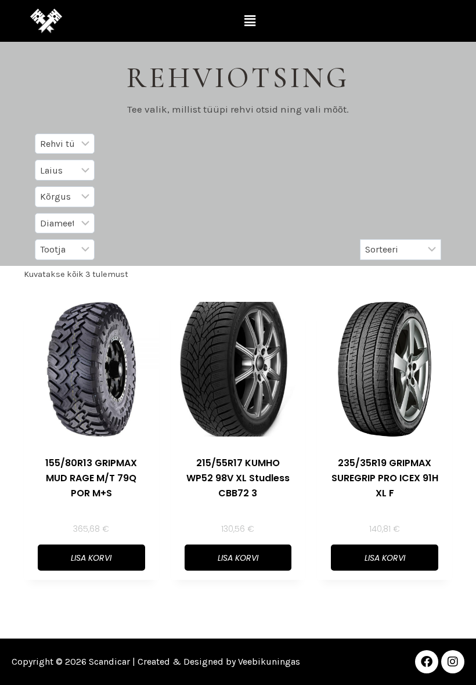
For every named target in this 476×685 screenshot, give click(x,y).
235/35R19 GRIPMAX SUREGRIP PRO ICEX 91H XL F (384, 478)
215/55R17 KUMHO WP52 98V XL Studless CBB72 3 (238, 478)
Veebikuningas (269, 661)
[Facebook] (426, 661)
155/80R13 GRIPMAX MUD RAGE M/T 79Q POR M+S (91, 478)
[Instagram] (452, 661)
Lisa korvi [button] (91, 558)
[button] (250, 21)
